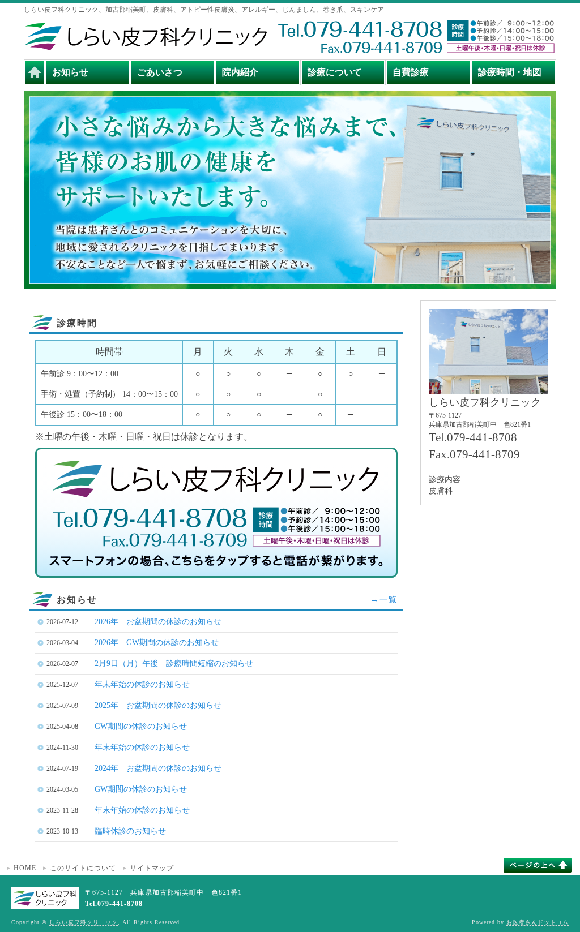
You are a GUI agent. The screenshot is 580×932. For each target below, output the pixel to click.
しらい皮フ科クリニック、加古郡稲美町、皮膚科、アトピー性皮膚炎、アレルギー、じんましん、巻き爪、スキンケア (204, 10)
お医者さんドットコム (537, 922)
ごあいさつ (159, 72)
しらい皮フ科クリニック (83, 922)
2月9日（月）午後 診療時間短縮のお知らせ (174, 663)
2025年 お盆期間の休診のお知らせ (158, 705)
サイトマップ (152, 868)
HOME (25, 868)
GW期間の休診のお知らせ (141, 726)
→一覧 (384, 599)
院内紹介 (240, 72)
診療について (335, 72)
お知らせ (70, 72)
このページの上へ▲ (538, 865)
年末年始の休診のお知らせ (142, 684)
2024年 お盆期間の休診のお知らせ (158, 768)
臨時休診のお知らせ (130, 831)
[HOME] (34, 72)
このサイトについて (83, 868)
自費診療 (411, 72)
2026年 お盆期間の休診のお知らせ (158, 621)
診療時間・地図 (509, 72)
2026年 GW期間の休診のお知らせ (157, 642)
